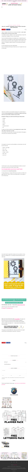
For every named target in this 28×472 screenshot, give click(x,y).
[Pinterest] (16, 462)
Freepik (4, 308)
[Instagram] (14, 462)
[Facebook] (11, 462)
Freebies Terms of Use (21, 304)
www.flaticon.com (10, 308)
